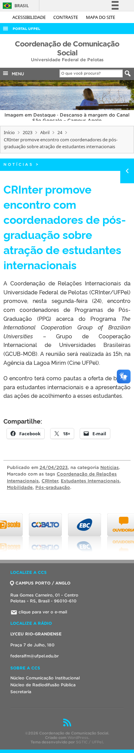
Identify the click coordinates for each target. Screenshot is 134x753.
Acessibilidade (29, 17)
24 (59, 132)
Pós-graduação (52, 487)
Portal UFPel (26, 29)
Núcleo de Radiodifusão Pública (43, 685)
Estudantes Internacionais (90, 480)
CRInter (50, 480)
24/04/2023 (54, 467)
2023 (27, 132)
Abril (44, 132)
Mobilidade (20, 487)
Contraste (66, 17)
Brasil (14, 6)
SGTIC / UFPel (89, 742)
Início (9, 132)
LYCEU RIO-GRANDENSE (36, 634)
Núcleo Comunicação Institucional (45, 678)
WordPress (77, 737)
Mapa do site (100, 17)
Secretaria (20, 691)
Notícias (18, 164)
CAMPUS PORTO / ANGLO (42, 583)
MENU (16, 74)
